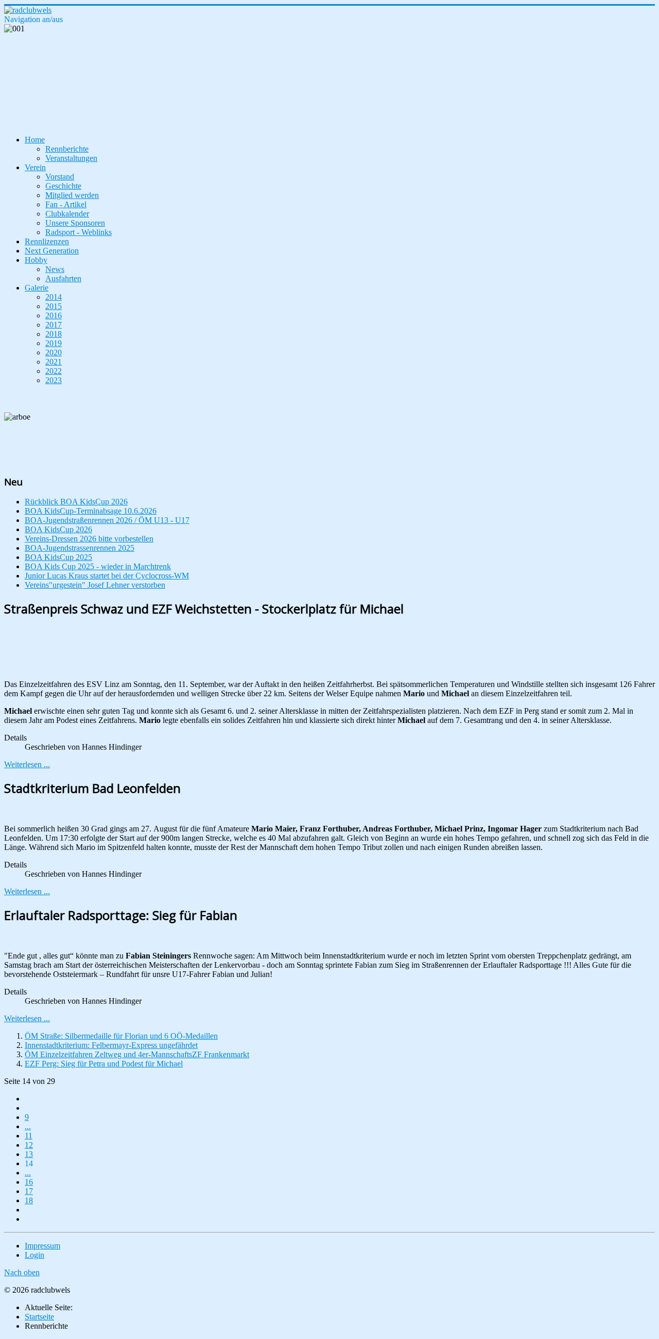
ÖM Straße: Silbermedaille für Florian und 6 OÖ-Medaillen (121, 1036)
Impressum (42, 1245)
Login (34, 1255)
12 (29, 1145)
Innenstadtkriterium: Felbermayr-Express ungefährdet (111, 1045)
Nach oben (22, 1272)
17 (29, 1191)
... (28, 1126)
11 (28, 1135)
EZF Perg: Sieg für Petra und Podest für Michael (104, 1063)
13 (29, 1154)
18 (29, 1200)
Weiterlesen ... (27, 764)
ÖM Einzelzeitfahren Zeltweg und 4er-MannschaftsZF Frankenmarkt (137, 1054)
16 (29, 1182)
